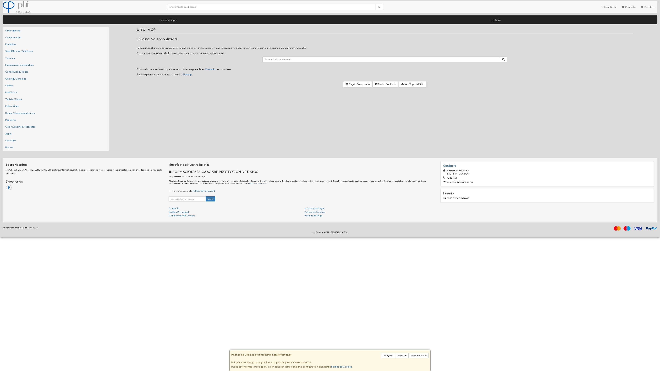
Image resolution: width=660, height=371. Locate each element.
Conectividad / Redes (16, 71)
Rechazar (402, 355)
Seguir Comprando (359, 84)
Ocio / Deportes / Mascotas (20, 126)
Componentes (13, 37)
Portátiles (10, 44)
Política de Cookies (341, 366)
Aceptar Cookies (419, 355)
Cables (9, 85)
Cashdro (496, 20)
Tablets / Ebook (13, 99)
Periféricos (11, 92)
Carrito (648, 7)
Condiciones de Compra (182, 215)
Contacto (630, 7)
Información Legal (314, 208)
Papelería (10, 119)
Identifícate (610, 7)
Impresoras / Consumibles (19, 64)
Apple (8, 133)
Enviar (210, 199)
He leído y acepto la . (194, 190)
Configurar (388, 355)
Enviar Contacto (387, 84)
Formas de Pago (313, 215)
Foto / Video (12, 106)
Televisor (10, 58)
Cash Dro (10, 140)
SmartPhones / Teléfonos (19, 51)
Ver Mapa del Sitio (414, 84)
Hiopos (9, 147)
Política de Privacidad (257, 183)
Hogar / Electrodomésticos (20, 113)
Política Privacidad (179, 211)
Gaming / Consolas (15, 78)
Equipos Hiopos (168, 20)
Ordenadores (12, 30)
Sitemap (187, 74)
